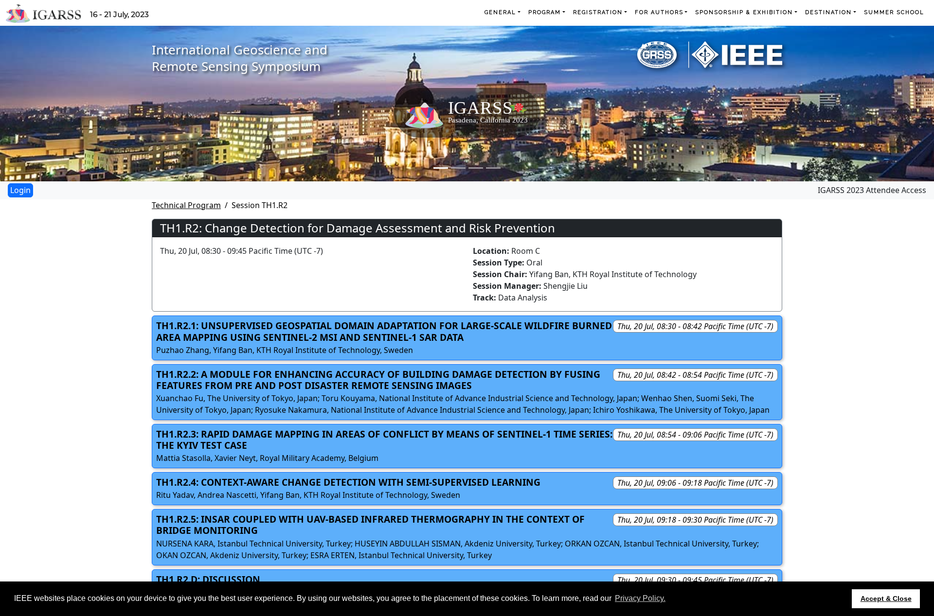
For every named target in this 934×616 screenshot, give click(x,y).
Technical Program (186, 205)
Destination (828, 12)
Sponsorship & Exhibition (744, 12)
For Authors (659, 12)
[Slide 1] (440, 168)
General (500, 12)
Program (544, 12)
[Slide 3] (475, 168)
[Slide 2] (458, 168)
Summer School (894, 12)
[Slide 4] (493, 168)
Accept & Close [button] (886, 598)
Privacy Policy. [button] (640, 598)
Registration (598, 12)
